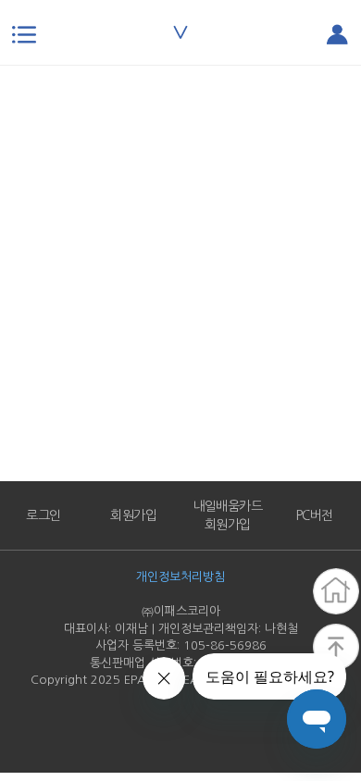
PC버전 (314, 515)
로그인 (43, 515)
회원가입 (133, 515)
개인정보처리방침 (180, 577)
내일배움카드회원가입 (227, 515)
